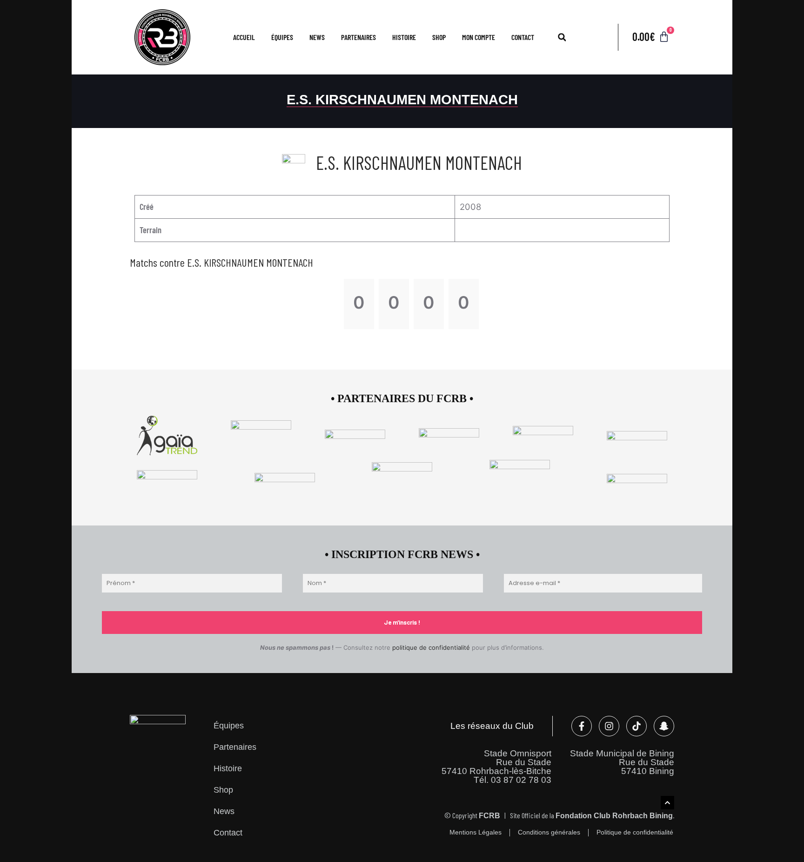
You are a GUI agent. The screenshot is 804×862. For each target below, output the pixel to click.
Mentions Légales (475, 832)
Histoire (404, 37)
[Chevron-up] (667, 802)
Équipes (229, 725)
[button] (562, 37)
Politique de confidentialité (634, 832)
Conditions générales (549, 832)
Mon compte (478, 37)
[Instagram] (609, 726)
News (317, 37)
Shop (439, 37)
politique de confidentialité (431, 647)
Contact (522, 37)
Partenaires (358, 37)
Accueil (244, 37)
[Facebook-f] (581, 726)
